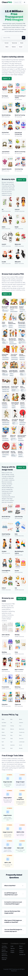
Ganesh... (23, 405)
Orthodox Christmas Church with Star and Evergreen (6, 404)
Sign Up (13, 948)
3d (2, 209)
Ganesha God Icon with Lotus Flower (22, 404)
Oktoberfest (5, 132)
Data (16, 534)
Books (21, 43)
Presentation (5, 687)
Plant (3, 745)
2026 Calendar (6, 634)
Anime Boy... (22, 390)
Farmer (20, 46)
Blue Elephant (5, 440)
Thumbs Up (21, 732)
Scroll (20, 745)
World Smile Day (6, 115)
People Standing (22, 312)
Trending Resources (4, 946)
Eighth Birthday (13, 455)
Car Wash (4, 722)
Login (12, 946)
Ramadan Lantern (14, 390)
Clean (7, 2)
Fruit (20, 725)
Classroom (18, 704)
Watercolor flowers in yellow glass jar (13, 437)
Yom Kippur (5, 96)
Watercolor (18, 244)
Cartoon (17, 209)
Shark (3, 732)
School (4, 588)
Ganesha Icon (22, 408)
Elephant (4, 725)
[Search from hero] (23, 37)
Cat (16, 588)
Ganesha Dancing (20, 457)
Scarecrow (14, 43)
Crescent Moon (22, 327)
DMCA (20, 948)
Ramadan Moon (22, 325)
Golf (3, 741)
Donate (17, 570)
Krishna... (11, 325)
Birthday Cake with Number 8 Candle (13, 453)
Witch (7, 46)
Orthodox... (4, 405)
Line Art (4, 244)
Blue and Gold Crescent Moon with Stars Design (22, 324)
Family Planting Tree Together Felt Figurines (15, 404)
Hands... (4, 456)
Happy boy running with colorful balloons (5, 372)
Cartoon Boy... (4, 326)
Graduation (5, 669)
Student (4, 551)
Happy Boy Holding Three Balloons (21, 340)
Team (11, 732)
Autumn (6, 43)
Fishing (12, 725)
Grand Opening (6, 534)
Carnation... (22, 357)
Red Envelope (5, 359)
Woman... (11, 327)
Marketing (17, 687)
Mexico (12, 729)
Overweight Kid (6, 570)
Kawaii (16, 227)
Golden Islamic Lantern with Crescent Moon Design (15, 388)
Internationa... (14, 357)
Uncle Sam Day (19, 169)
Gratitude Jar (13, 439)
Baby (3, 719)
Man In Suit (22, 424)
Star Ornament (5, 424)
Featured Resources (4, 954)
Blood (20, 719)
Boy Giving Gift (13, 343)
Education (4, 704)
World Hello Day (6, 516)
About (21, 946)
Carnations (22, 359)
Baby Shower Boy (22, 342)
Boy (11, 735)
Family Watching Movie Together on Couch (13, 372)
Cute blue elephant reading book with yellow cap (5, 437)
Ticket (3, 748)
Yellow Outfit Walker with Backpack (4, 324)
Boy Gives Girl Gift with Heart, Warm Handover (13, 340)
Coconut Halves (13, 311)
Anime (3, 227)
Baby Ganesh (21, 374)
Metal (3, 729)
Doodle (4, 261)
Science (14, 46)
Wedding (4, 652)
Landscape (21, 741)
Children (21, 722)
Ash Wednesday (5, 310)
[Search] (20, 2)
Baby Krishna (4, 342)
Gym (11, 741)
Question (12, 745)
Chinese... (20, 438)
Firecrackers (20, 440)
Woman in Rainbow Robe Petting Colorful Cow (12, 324)
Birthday (17, 634)
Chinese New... (5, 357)
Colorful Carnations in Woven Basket (22, 356)
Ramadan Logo (5, 391)
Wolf (11, 748)
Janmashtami (5, 151)
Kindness (11, 341)
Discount (21, 738)
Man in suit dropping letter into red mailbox (22, 421)
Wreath (20, 748)
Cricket (3, 738)
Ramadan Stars (5, 422)
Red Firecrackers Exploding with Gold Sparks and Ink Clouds (22, 437)
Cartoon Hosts (14, 359)
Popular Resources (4, 950)
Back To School (19, 669)
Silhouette (18, 261)
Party (16, 652)
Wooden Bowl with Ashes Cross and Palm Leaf (5, 308)
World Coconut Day (20, 151)
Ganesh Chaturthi (6, 169)
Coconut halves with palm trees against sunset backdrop (14, 308)
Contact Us (22, 954)
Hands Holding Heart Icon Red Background (5, 453)
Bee (11, 719)
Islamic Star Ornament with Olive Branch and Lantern (6, 421)
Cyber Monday (19, 516)
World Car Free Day (20, 115)
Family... (11, 373)
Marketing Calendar (4, 958)
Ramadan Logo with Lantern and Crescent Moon (6, 387)
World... (12, 309)
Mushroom (21, 729)
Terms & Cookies (21, 951)
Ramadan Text (5, 389)
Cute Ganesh (5, 438)
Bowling (4, 735)
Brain (20, 735)
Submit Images (12, 951)
